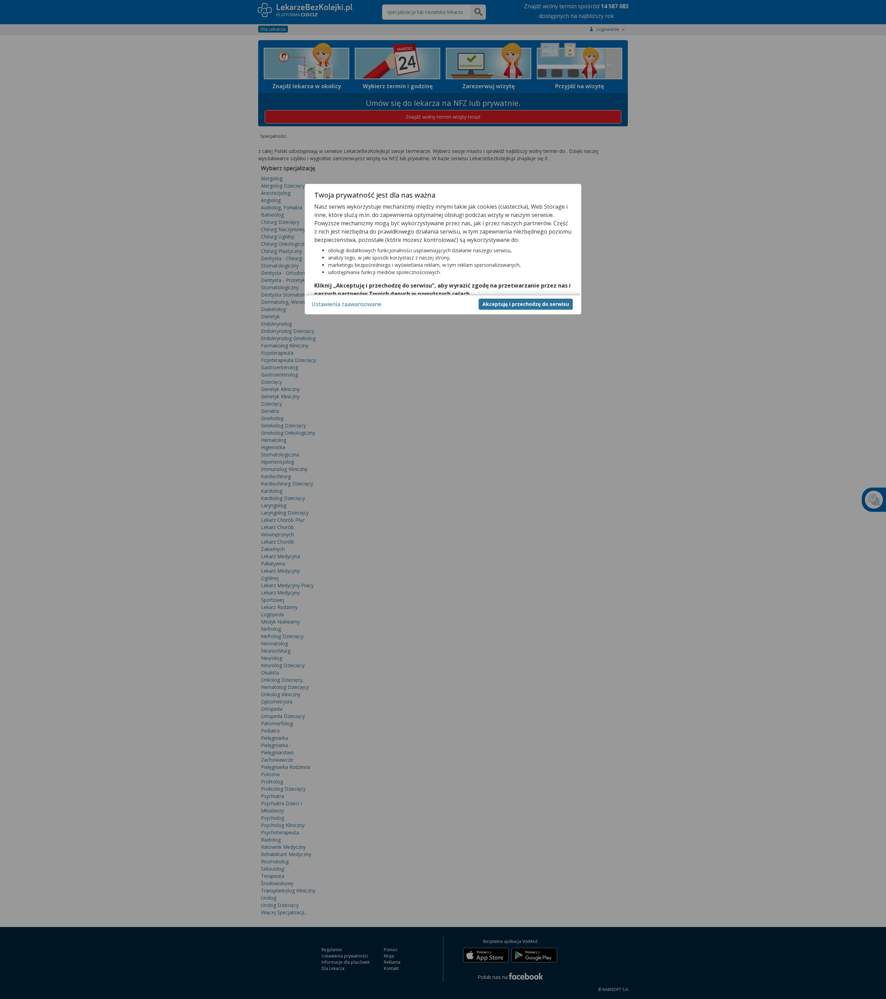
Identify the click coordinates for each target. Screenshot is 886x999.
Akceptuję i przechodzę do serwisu (525, 303)
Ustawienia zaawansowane (346, 304)
